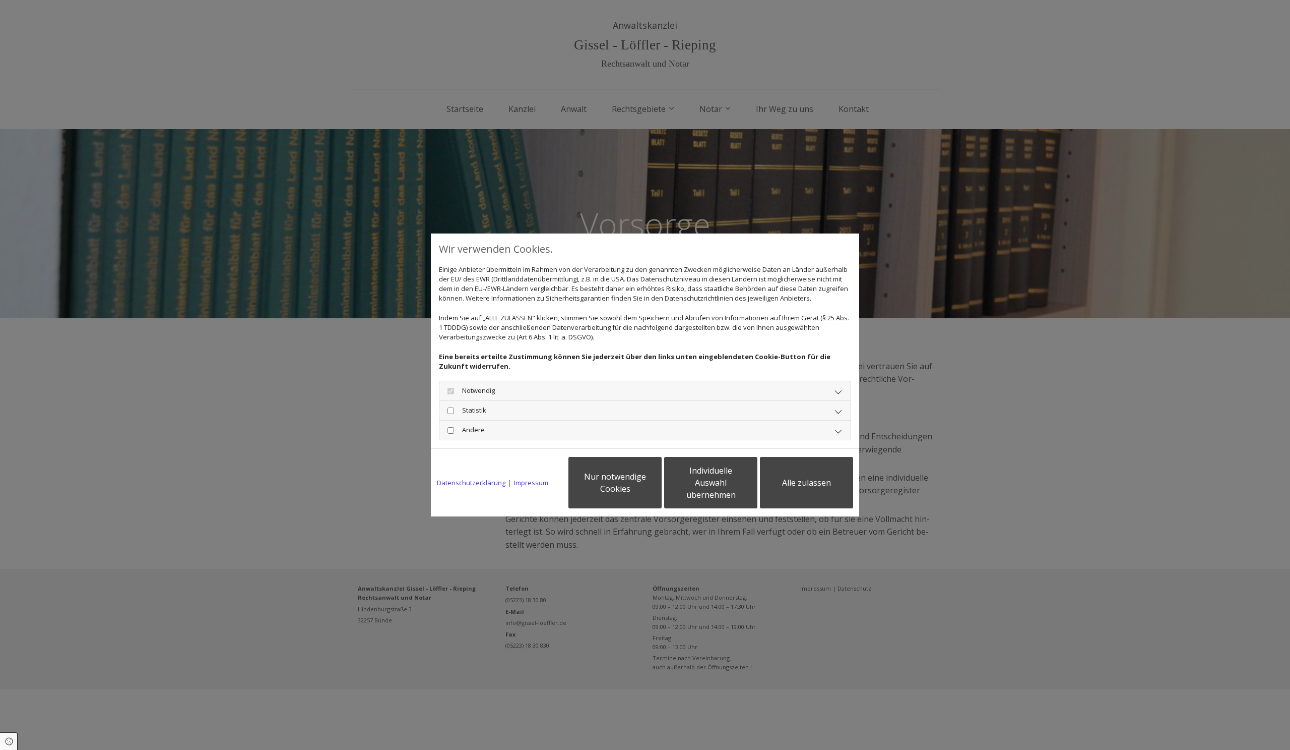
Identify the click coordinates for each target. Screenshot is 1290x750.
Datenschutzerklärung (471, 482)
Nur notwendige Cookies (615, 482)
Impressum (531, 482)
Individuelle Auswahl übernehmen (711, 482)
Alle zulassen (806, 482)
